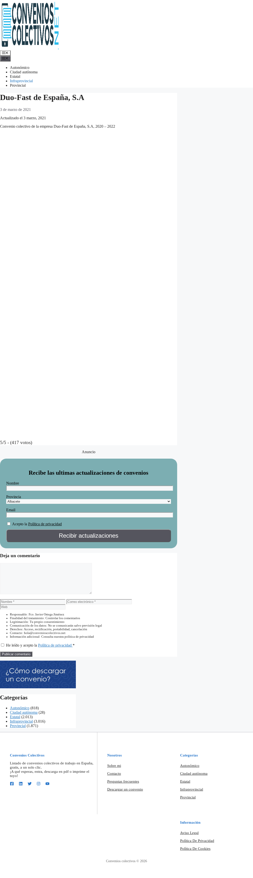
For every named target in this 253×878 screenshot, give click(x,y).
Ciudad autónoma (24, 72)
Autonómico (19, 67)
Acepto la (19, 524)
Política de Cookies (195, 849)
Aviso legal (189, 833)
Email (10, 510)
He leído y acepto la (40, 645)
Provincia (13, 497)
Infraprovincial (21, 81)
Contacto (114, 774)
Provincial (18, 85)
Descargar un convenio (125, 789)
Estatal (15, 76)
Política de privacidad (45, 524)
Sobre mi (114, 766)
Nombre (12, 483)
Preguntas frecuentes (123, 781)
